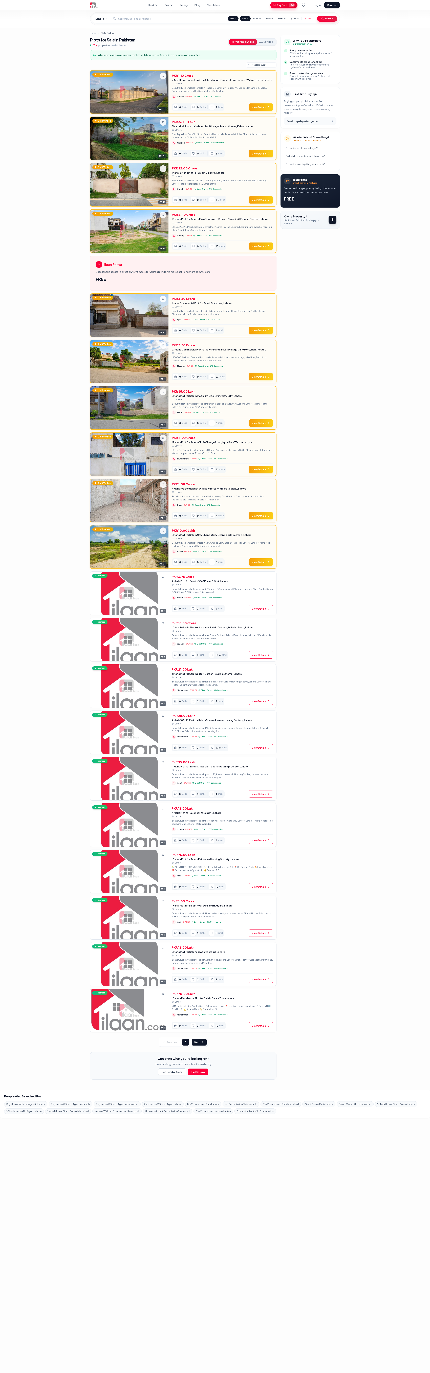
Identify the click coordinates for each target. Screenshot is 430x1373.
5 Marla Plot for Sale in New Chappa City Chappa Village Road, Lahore (211, 534)
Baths (280, 18)
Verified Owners (244, 42)
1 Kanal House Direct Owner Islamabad (68, 1111)
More (296, 18)
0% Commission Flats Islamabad (281, 1104)
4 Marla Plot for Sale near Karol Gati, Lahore (196, 812)
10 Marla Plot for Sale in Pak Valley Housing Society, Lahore (205, 859)
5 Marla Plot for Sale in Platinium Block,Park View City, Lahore (207, 395)
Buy (166, 5)
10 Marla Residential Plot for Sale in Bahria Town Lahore (203, 998)
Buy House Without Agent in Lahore (25, 1104)
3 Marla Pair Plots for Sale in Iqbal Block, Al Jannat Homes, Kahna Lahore (212, 126)
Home (93, 33)
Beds (268, 18)
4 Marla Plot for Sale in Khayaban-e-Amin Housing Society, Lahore (210, 766)
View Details (259, 107)
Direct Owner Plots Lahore (319, 1104)
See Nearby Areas (172, 1071)
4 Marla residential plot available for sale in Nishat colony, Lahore (209, 488)
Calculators (213, 5)
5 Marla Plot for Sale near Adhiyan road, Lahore (198, 951)
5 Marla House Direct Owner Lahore (396, 1104)
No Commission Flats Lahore (203, 1104)
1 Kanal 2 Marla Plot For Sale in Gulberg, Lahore (198, 172)
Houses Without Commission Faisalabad (167, 1111)
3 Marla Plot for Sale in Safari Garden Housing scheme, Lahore (207, 673)
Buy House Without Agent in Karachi (70, 1104)
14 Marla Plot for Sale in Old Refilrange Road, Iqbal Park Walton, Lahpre (212, 442)
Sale (232, 18)
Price (256, 18)
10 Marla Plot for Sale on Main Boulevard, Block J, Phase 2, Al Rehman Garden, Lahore (220, 218)
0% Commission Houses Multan (213, 1111)
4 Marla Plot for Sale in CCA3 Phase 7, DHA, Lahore (200, 581)
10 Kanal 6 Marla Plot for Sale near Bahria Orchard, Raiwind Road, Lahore (212, 627)
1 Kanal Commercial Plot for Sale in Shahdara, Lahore (202, 303)
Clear (309, 18)
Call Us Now (198, 1071)
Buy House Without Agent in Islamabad (117, 1104)
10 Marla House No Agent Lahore (24, 1111)
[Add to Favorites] (163, 76)
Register (332, 5)
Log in (317, 5)
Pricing (184, 5)
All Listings (266, 42)
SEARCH (329, 18)
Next (197, 1042)
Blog (197, 5)
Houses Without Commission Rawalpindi (117, 1111)
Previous (172, 1042)
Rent (151, 5)
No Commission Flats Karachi (241, 1104)
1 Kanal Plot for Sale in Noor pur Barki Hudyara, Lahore (202, 905)
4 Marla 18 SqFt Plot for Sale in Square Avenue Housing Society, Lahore (212, 720)
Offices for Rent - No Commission (255, 1111)
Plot (244, 18)
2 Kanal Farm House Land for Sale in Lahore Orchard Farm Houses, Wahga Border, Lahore (222, 79)
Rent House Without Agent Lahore (163, 1104)
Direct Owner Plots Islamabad (355, 1104)
